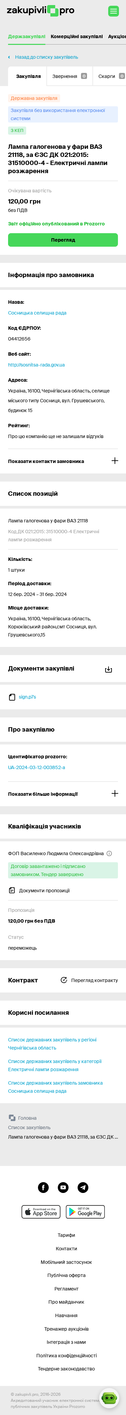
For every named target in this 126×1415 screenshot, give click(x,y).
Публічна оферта (66, 1275)
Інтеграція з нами (66, 1342)
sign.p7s (27, 697)
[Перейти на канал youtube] (63, 1187)
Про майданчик (66, 1302)
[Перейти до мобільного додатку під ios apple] (41, 1212)
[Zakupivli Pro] (40, 11)
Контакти (66, 1249)
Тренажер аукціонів (66, 1329)
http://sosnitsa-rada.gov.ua (36, 365)
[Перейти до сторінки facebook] (43, 1187)
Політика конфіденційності (66, 1356)
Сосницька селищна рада (37, 313)
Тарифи (66, 1235)
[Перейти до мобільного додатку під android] (85, 1212)
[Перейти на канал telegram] (83, 1187)
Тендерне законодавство (66, 1369)
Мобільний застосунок (66, 1262)
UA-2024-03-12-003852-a (36, 767)
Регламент (66, 1289)
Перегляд (63, 240)
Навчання (66, 1315)
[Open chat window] (109, 1398)
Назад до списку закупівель (46, 57)
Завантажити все (110, 668)
